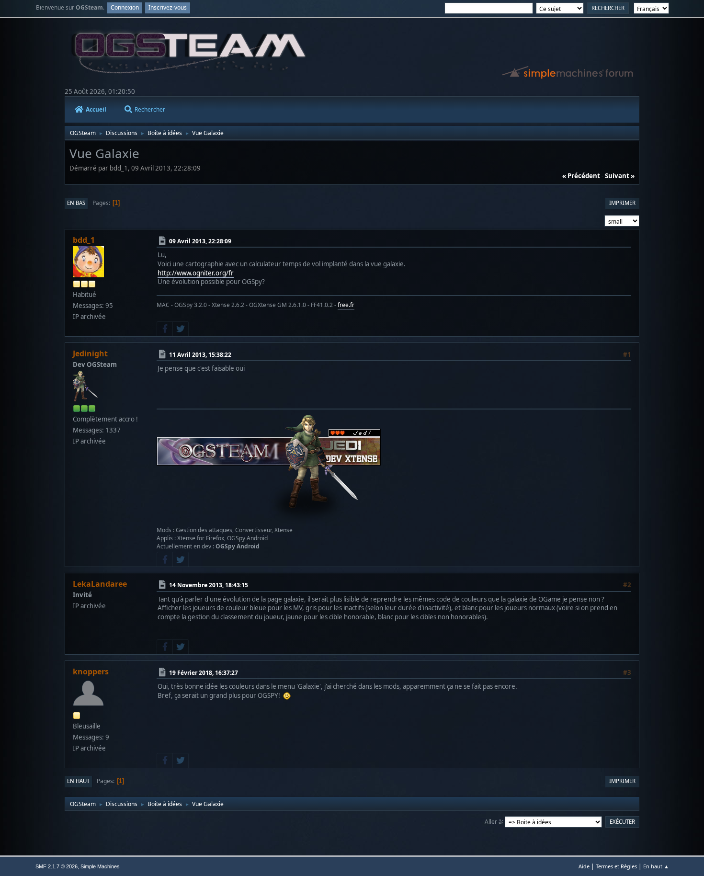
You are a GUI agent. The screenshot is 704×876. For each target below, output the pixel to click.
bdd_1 (84, 240)
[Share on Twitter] (180, 329)
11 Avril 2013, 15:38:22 (200, 355)
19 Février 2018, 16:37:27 (203, 673)
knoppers (91, 671)
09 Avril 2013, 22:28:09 (200, 241)
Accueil (96, 109)
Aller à (493, 821)
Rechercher (150, 109)
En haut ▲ (656, 866)
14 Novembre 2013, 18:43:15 (208, 585)
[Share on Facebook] (164, 329)
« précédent (581, 175)
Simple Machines (100, 866)
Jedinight (90, 353)
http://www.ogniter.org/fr (196, 273)
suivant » (620, 175)
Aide (584, 866)
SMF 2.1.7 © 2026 (56, 866)
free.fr (346, 305)
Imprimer (622, 202)
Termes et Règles (616, 866)
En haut (78, 781)
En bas (76, 202)
